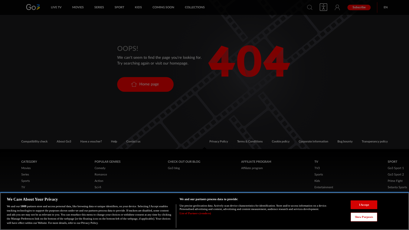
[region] (204, 211)
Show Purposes (364, 217)
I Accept (364, 204)
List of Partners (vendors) (195, 213)
